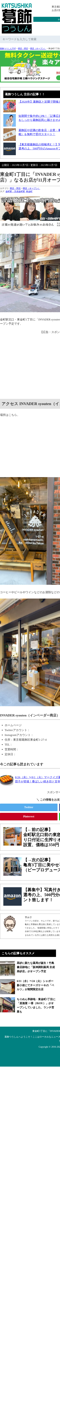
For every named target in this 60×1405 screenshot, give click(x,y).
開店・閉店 (23, 48)
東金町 (29, 191)
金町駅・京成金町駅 (15, 191)
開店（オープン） (38, 48)
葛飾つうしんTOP (8, 48)
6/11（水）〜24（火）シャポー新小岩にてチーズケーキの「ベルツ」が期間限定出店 (35, 985)
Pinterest (28, 816)
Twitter (28, 807)
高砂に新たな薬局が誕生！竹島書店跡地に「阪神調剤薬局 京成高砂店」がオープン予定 (36, 967)
